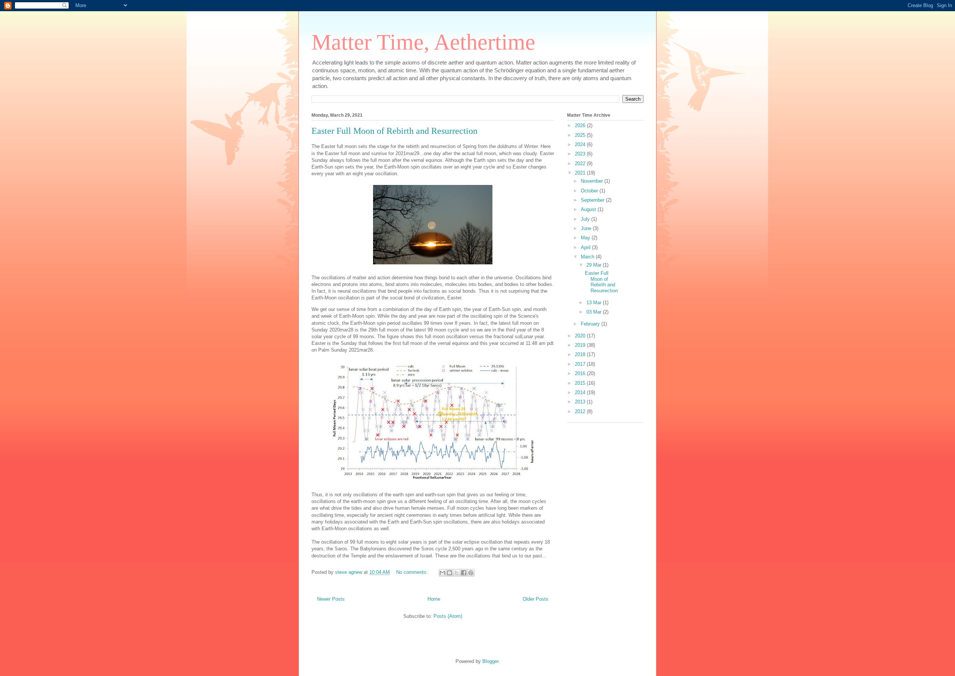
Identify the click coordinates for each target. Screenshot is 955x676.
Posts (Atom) (447, 616)
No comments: (412, 572)
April (586, 247)
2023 (581, 154)
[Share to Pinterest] (471, 572)
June (587, 228)
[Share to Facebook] (463, 572)
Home (434, 599)
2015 (581, 383)
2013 (581, 402)
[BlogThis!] (449, 572)
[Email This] (442, 572)
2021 (581, 173)
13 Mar (594, 302)
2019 (581, 345)
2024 (581, 144)
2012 (581, 411)
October (590, 191)
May (586, 237)
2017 (581, 364)
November (592, 181)
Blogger (490, 661)
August (589, 209)
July (586, 219)
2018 (581, 354)
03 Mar (594, 312)
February (591, 324)
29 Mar (594, 265)
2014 (581, 392)
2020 (581, 336)
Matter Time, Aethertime (423, 42)
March (588, 257)
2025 (581, 135)
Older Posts (535, 599)
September (593, 200)
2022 (581, 163)
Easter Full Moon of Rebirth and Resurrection (394, 131)
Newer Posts (331, 599)
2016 (581, 373)
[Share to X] (456, 572)
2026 (581, 125)
